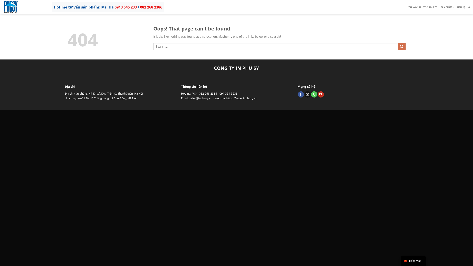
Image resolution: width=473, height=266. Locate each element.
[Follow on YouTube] (321, 94)
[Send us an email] (307, 94)
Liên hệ (461, 7)
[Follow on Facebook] (301, 94)
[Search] (469, 7)
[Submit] (402, 46)
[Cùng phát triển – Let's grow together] (21, 7)
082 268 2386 (151, 7)
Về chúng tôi (430, 7)
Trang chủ (415, 7)
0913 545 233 (126, 7)
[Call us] (314, 94)
